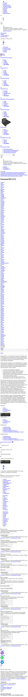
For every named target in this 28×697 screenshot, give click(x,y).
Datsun (2, 211)
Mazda (2, 279)
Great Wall (3, 232)
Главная (5, 2)
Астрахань (5, 509)
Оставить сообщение (6, 688)
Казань (4, 492)
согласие (2, 537)
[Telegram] (3, 42)
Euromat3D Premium (5, 109)
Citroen (5, 104)
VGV (2, 333)
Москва (5, 479)
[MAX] (3, 41)
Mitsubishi (3, 286)
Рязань (4, 503)
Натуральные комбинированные (11, 150)
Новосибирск (6, 486)
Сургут (4, 523)
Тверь (4, 500)
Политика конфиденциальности (10, 430)
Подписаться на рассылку (6, 442)
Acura (5, 70)
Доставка (6, 47)
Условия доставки (7, 6)
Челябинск (5, 495)
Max (3, 685)
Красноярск (5, 512)
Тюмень (2, 34)
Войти (3, 53)
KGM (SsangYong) (5, 263)
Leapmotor (3, 270)
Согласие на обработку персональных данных (13, 431)
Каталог (5, 3)
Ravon (2, 300)
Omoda (2, 291)
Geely (2, 227)
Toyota (5, 142)
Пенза (4, 516)
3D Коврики (6, 167)
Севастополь (6, 518)
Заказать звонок (4, 36)
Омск (4, 525)
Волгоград (5, 506)
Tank (2, 321)
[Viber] (3, 44)
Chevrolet (6, 63)
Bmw (5, 129)
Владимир (5, 511)
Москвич (3, 344)
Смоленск (5, 519)
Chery (2, 199)
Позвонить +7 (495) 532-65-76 (8, 684)
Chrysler (2, 204)
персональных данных (16, 537)
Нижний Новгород (7, 482)
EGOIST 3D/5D (4, 176)
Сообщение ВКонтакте (7, 687)
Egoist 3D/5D (3, 127)
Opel (2, 293)
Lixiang (2, 277)
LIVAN (2, 274)
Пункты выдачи (6, 48)
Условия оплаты (6, 5)
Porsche (2, 298)
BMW (5, 60)
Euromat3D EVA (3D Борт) (6, 57)
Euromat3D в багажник (6, 137)
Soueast (2, 314)
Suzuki (2, 319)
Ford (1, 223)
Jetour (2, 256)
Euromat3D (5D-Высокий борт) (7, 99)
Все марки (6, 64)
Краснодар (5, 481)
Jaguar (5, 139)
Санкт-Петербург (7, 480)
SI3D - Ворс (10, 176)
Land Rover (3, 267)
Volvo (2, 337)
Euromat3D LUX (4, 67)
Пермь (4, 487)
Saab (2, 305)
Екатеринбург (6, 484)
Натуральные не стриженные (10, 151)
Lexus (2, 272)
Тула (4, 496)
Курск (4, 517)
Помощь (5, 10)
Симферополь (6, 493)
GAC (2, 225)
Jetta (1, 258)
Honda (5, 131)
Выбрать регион (6, 13)
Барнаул (5, 524)
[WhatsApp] (3, 43)
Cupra (2, 209)
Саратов (5, 497)
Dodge (2, 213)
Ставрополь (5, 501)
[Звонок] (3, 17)
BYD (2, 192)
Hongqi (2, 239)
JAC (1, 246)
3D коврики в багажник (12, 174)
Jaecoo (2, 248)
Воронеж (5, 489)
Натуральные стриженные (10, 152)
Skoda (5, 94)
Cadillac (5, 62)
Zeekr (2, 342)
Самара (4, 485)
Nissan (2, 288)
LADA (2, 330)
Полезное (5, 8)
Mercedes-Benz (7, 93)
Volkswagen (3, 335)
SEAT (2, 307)
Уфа (4, 491)
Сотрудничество (6, 410)
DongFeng (3, 216)
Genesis (2, 230)
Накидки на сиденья (5, 146)
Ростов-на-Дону (6, 488)
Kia (1, 265)
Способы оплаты (7, 49)
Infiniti (2, 244)
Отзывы (5, 9)
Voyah (2, 340)
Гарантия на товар (7, 7)
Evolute (2, 218)
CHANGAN (3, 197)
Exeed (2, 220)
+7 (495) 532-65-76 (5, 35)
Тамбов (4, 514)
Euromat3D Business (5, 78)
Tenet (2, 323)
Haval (2, 234)
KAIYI (2, 260)
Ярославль (5, 499)
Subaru (2, 316)
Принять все (3, 682)
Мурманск (5, 521)
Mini (1, 284)
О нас (4, 407)
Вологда (5, 508)
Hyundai (6, 92)
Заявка (2, 348)
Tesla (2, 326)
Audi (5, 59)
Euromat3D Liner (4, 88)
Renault (2, 302)
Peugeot (2, 295)
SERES (2, 309)
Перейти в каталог (7, 30)
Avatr (2, 188)
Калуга (4, 507)
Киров (4, 515)
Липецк (5, 504)
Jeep (1, 253)
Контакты (5, 12)
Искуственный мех (8, 149)
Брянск (4, 522)
